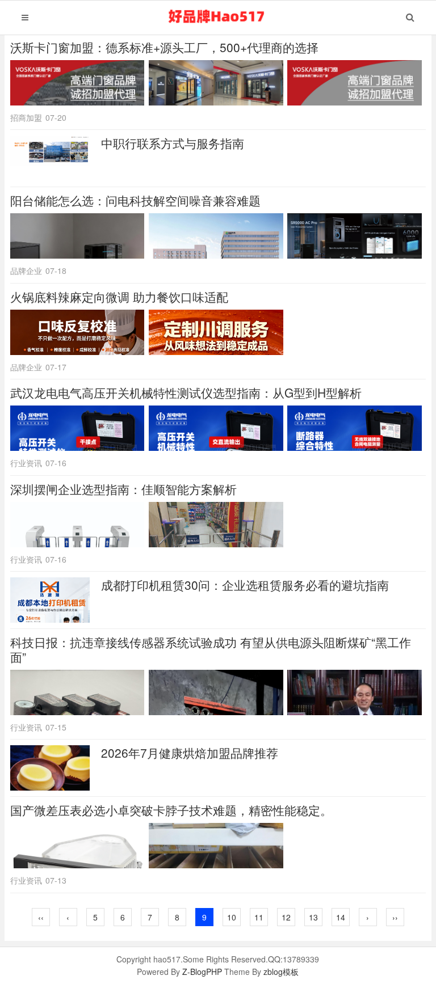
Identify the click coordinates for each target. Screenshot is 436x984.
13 (313, 917)
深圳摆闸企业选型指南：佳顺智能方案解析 (123, 488)
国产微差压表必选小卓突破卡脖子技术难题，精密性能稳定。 (171, 809)
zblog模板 (281, 971)
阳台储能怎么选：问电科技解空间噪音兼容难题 (135, 200)
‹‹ (41, 917)
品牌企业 (26, 270)
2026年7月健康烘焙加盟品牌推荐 (189, 752)
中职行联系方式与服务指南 (172, 142)
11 (258, 917)
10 (231, 917)
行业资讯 (26, 462)
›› (395, 917)
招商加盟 (26, 117)
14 (340, 917)
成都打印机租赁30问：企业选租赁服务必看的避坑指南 (245, 584)
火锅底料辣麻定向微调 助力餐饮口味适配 (119, 296)
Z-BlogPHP (202, 971)
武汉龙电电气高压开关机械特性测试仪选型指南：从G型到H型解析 (186, 392)
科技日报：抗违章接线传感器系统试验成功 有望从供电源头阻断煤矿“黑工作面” (210, 649)
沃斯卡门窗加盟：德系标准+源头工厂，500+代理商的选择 (164, 47)
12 (286, 917)
